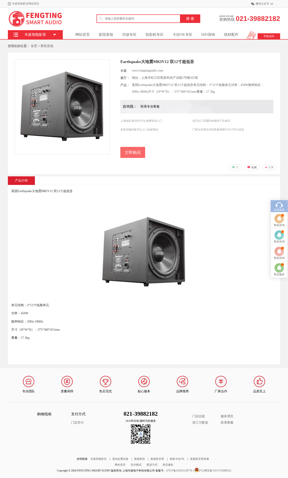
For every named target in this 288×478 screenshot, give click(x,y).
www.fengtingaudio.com (147, 70)
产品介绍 (21, 180)
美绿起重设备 (120, 458)
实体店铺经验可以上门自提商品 (139, 129)
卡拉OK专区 (182, 34)
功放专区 (129, 34)
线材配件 (231, 34)
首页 (34, 46)
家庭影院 (139, 458)
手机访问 (268, 36)
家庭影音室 (157, 458)
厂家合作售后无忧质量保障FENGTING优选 (218, 129)
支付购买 (136, 464)
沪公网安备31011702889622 (215, 470)
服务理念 (227, 416)
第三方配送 (200, 422)
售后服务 (168, 464)
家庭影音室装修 (199, 458)
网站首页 (82, 34)
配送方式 (152, 464)
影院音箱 (106, 34)
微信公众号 (262, 3)
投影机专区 (155, 34)
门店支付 (77, 422)
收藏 (254, 167)
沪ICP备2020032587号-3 (180, 470)
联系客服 (227, 422)
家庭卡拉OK (177, 458)
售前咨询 (279, 225)
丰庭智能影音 (98, 458)
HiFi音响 (208, 34)
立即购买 (133, 152)
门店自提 (198, 416)
